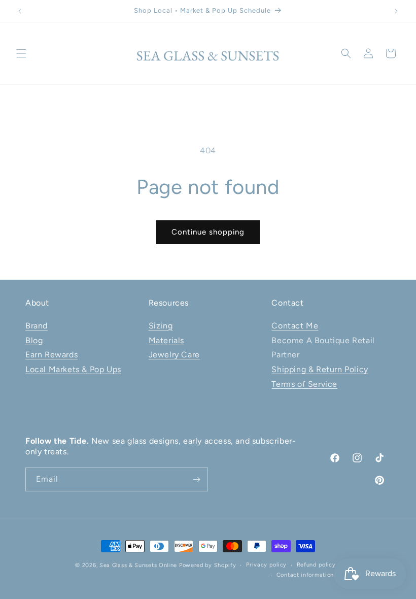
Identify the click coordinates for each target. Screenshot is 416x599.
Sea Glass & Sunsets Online (138, 565)
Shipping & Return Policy (319, 369)
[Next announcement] (396, 11)
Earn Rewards (51, 354)
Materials (166, 340)
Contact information (305, 575)
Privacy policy (266, 564)
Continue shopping (208, 232)
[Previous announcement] (20, 11)
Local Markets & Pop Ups (73, 369)
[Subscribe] (196, 479)
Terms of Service (304, 384)
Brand (36, 325)
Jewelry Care (174, 354)
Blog (34, 340)
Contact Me (294, 325)
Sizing (161, 325)
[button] (21, 53)
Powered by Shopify (207, 565)
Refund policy (316, 564)
